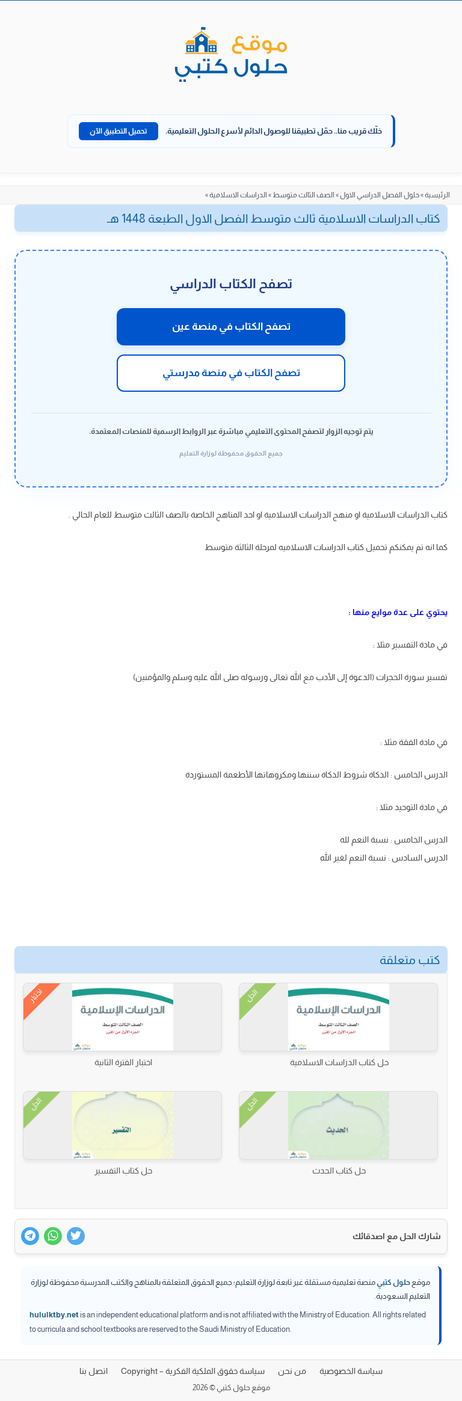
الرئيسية (437, 195)
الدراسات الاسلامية (238, 195)
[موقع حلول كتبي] (231, 55)
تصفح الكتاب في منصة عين (231, 326)
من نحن (292, 1371)
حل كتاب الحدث (339, 1170)
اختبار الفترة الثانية (123, 1062)
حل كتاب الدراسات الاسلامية (339, 1062)
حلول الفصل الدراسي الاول (379, 195)
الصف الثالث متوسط (303, 195)
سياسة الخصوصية (351, 1371)
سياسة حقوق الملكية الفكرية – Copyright (193, 1371)
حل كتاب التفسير (123, 1170)
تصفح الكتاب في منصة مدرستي (231, 373)
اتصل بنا (93, 1371)
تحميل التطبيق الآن (118, 131)
